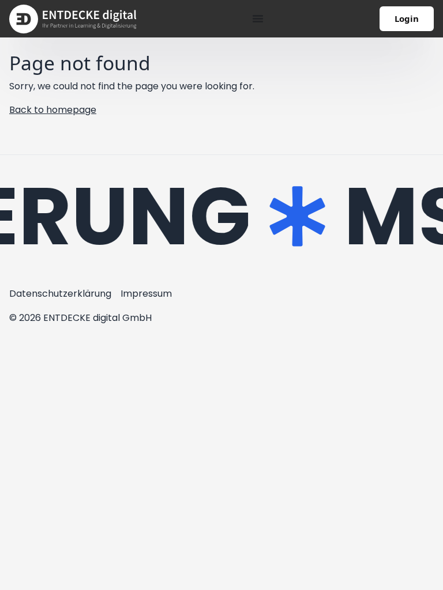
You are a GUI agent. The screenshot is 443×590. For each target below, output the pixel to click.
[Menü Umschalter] (258, 18)
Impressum (146, 293)
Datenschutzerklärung (60, 293)
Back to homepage (52, 109)
